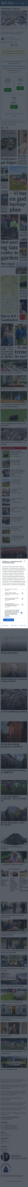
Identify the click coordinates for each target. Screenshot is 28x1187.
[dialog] (14, 593)
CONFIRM (8, 619)
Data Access (14, 625)
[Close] (24, 561)
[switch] (22, 593)
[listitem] (14, 590)
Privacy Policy (22, 625)
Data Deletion (5, 625)
